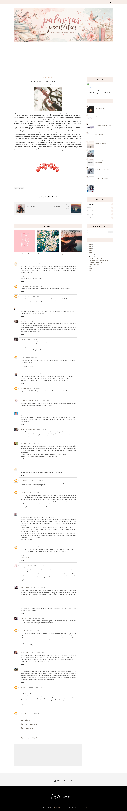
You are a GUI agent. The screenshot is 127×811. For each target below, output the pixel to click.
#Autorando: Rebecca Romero (103, 125)
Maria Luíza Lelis (25, 565)
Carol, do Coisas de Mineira (29, 462)
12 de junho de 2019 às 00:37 (34, 687)
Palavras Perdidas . (61, 807)
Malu (22, 321)
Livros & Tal (24, 687)
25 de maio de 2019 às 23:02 (37, 565)
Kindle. (89, 207)
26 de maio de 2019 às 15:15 (32, 606)
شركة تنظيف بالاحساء (27, 728)
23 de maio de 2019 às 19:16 (37, 374)
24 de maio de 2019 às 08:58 (34, 413)
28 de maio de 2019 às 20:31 (36, 669)
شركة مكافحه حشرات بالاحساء (30, 738)
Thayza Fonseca (25, 264)
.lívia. (22, 339)
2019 (90, 253)
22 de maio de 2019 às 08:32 (32, 309)
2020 (90, 251)
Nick (22, 357)
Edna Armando (24, 480)
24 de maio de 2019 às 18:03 (34, 443)
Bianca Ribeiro (24, 514)
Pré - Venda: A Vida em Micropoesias (101, 161)
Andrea (22, 309)
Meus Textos (48, 77)
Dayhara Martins (25, 652)
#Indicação (90, 204)
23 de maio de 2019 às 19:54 (33, 388)
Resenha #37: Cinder (100, 187)
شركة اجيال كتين (25, 720)
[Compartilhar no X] (44, 196)
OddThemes (83, 807)
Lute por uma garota (96, 262)
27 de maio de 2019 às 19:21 (33, 630)
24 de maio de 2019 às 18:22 (32, 470)
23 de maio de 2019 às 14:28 (30, 357)
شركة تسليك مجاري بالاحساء (29, 724)
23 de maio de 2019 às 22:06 (42, 400)
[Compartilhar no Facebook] (40, 196)
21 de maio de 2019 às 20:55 (36, 286)
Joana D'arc (24, 413)
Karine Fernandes (25, 587)
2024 (90, 246)
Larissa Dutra (24, 547)
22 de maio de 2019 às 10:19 (30, 321)
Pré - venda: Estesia (100, 117)
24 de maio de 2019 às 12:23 (43, 429)
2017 (90, 268)
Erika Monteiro (25, 669)
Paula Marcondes (25, 618)
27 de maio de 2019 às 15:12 (37, 618)
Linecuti (23, 296)
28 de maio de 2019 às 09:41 (37, 652)
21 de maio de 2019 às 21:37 (32, 296)
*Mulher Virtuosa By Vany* (28, 400)
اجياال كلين (24, 713)
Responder (23, 281)
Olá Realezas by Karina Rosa (28, 429)
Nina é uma (23, 630)
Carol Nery (23, 443)
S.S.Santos (23, 492)
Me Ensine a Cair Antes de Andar (99, 258)
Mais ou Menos (99, 134)
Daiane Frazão (24, 286)
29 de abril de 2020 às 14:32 (30, 713)
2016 (90, 270)
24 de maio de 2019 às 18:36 (36, 480)
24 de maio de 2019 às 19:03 (34, 492)
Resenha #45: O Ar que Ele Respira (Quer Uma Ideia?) (102, 170)
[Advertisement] (63, 55)
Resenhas (90, 214)
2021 (90, 248)
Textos (89, 217)
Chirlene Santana (25, 374)
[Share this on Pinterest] (48, 196)
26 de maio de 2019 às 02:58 (38, 587)
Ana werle (23, 388)
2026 (90, 244)
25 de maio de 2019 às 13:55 (35, 514)
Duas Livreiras (25, 557)
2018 (90, 266)
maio (92, 256)
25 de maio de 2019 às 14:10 (35, 547)
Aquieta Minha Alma (100, 143)
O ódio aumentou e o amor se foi (103, 178)
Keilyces (23, 470)
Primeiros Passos (100, 152)
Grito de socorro (99, 108)
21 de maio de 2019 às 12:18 (36, 264)
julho (92, 254)
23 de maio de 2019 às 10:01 (30, 339)
